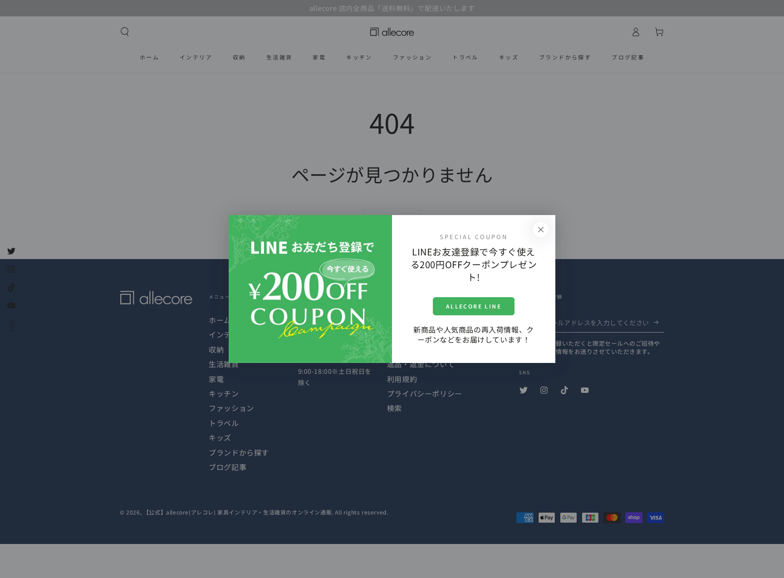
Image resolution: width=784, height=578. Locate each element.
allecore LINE (473, 306)
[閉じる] (541, 230)
